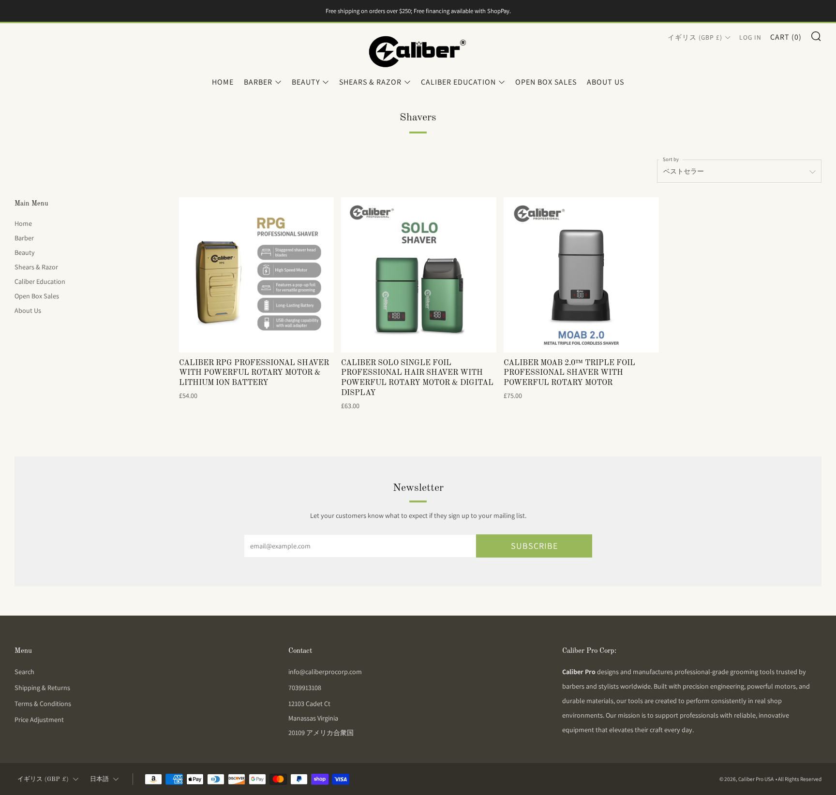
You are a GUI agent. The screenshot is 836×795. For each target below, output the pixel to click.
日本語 (99, 779)
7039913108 (304, 687)
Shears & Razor (370, 82)
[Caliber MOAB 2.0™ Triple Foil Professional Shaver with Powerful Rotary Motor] (581, 275)
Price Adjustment (39, 719)
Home (223, 82)
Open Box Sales (546, 82)
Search (24, 671)
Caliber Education (458, 82)
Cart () (786, 37)
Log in (750, 37)
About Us (605, 82)
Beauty (306, 82)
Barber (258, 82)
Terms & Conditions (43, 703)
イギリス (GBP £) (695, 37)
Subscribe (534, 545)
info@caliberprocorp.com (325, 671)
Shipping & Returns (42, 687)
